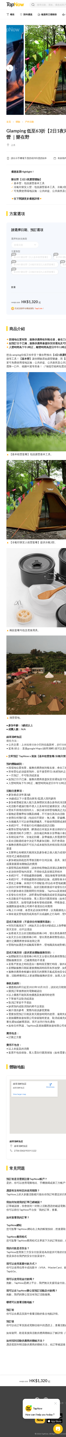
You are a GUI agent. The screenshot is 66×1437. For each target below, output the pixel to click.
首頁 (8, 121)
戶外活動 (29, 121)
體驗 (18, 121)
